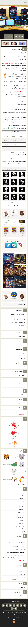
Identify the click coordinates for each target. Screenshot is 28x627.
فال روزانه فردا (22, 596)
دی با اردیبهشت (14, 135)
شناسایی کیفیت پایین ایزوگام (19, 555)
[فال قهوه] (20, 271)
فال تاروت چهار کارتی (21, 509)
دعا (24, 386)
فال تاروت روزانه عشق (20, 526)
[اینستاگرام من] (14, 605)
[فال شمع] (8, 271)
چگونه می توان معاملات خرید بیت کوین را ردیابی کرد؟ (15, 552)
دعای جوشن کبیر (21, 384)
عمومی (19, 304)
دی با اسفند (6, 149)
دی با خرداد (6, 136)
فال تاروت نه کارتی (21, 518)
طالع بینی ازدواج (14, 216)
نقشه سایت (9, 617)
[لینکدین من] (12, 608)
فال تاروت (23, 531)
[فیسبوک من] (17, 605)
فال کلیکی (23, 395)
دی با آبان (14, 145)
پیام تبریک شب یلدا (21, 577)
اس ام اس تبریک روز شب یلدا (19, 320)
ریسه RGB (23, 411)
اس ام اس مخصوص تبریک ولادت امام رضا (17, 317)
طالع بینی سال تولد (21, 484)
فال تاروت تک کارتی (21, 504)
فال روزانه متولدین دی (16, 49)
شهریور (11, 128)
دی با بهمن (14, 149)
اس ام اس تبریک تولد (21, 325)
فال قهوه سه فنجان (21, 356)
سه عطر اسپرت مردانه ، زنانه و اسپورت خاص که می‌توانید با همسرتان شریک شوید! (14, 543)
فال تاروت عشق (22, 523)
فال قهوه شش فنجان (21, 358)
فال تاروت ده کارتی (21, 520)
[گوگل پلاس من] (3, 605)
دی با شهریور (6, 140)
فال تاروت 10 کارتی (6, 234)
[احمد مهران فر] (22, 44)
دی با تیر (21, 140)
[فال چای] (20, 282)
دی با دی (21, 149)
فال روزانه (19, 36)
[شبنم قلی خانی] (6, 44)
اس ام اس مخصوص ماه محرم (19, 328)
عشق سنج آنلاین (22, 403)
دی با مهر (22, 145)
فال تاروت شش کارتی (21, 515)
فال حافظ (23, 569)
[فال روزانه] (8, 259)
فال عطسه (14, 224)
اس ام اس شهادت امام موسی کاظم (18, 322)
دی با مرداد (14, 140)
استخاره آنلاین (22, 336)
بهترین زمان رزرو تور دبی (20, 549)
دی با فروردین (21, 136)
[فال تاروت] (20, 259)
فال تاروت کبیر (22, 495)
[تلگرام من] (21, 605)
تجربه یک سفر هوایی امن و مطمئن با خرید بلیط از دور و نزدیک (14, 558)
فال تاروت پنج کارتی (21, 512)
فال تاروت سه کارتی (21, 507)
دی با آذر (6, 145)
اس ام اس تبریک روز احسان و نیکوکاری (18, 314)
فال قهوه (23, 353)
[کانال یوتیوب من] (15, 608)
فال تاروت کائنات (14, 234)
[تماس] (10, 605)
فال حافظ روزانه (22, 572)
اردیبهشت (5, 128)
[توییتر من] (7, 605)
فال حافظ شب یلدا (21, 574)
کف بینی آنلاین (22, 367)
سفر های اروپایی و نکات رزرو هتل (19, 547)
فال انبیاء (23, 344)
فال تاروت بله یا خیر (21, 529)
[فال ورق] (8, 282)
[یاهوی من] (24, 605)
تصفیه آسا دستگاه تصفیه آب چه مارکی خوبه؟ (16, 540)
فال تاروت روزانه (22, 234)
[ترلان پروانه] (14, 44)
